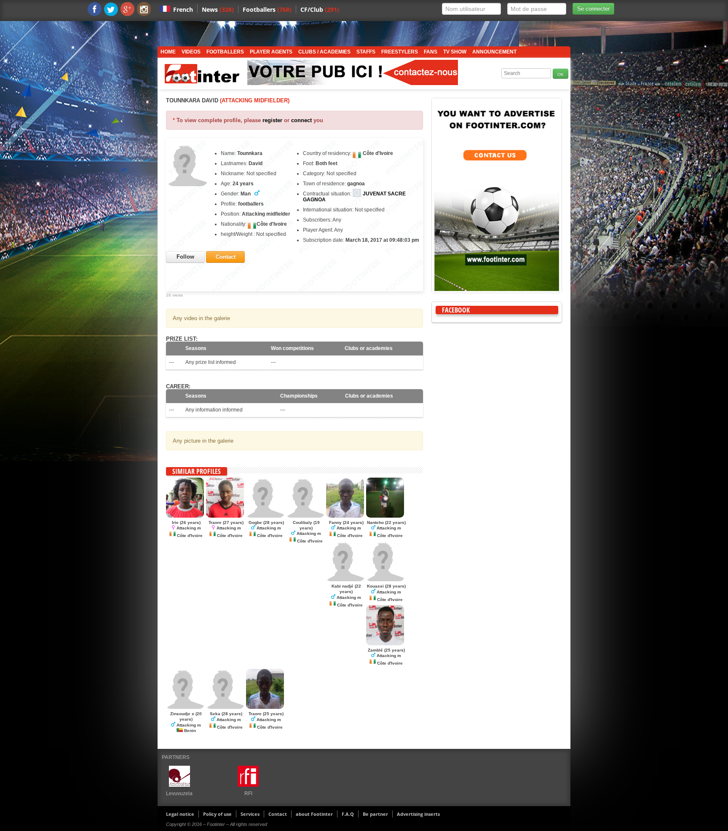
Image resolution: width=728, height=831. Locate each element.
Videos (191, 52)
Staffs (365, 52)
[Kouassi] (385, 580)
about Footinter (314, 814)
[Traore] (225, 516)
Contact (277, 814)
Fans (430, 52)
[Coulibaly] (305, 516)
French (183, 9)
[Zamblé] (385, 644)
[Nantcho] (385, 516)
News (218, 9)
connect (301, 120)
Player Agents (271, 52)
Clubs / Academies (324, 52)
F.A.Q (348, 814)
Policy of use (217, 814)
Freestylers (399, 52)
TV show (454, 52)
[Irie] (185, 516)
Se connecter (593, 8)
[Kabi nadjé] (345, 580)
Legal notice (180, 814)
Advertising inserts (418, 814)
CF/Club (319, 9)
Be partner (375, 814)
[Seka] (225, 707)
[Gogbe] (265, 516)
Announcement (494, 52)
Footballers (267, 9)
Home (168, 52)
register (272, 120)
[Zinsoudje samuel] (185, 707)
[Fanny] (345, 516)
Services (250, 814)
